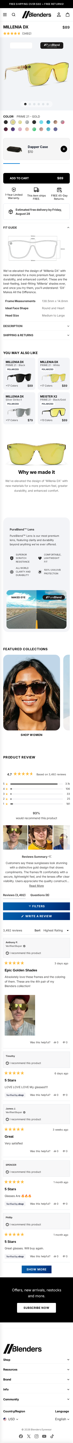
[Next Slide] (66, 837)
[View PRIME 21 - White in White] (53, 378)
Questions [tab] (39, 896)
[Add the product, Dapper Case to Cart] (64, 149)
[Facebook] (20, 1436)
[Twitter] (28, 1436)
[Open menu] (5, 14)
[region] (36, 837)
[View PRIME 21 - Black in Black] (19, 378)
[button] (36, 33)
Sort (37, 930)
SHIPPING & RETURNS (18, 335)
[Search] (14, 15)
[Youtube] (44, 1436)
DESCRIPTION (13, 326)
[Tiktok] (52, 1436)
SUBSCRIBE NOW (36, 1307)
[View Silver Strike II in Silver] (19, 412)
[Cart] (68, 15)
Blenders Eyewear (41, 1429)
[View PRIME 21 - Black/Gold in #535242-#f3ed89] (53, 412)
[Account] (59, 15)
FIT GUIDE (10, 227)
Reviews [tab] (14, 896)
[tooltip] (49, 856)
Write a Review (46, 917)
